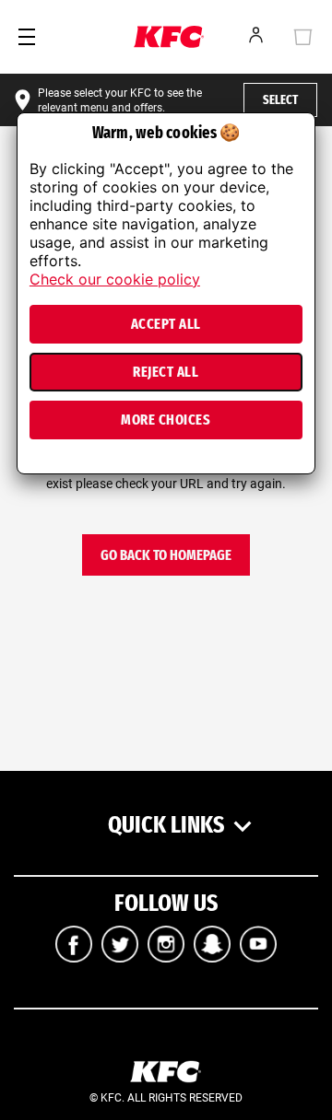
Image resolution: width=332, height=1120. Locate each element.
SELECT (280, 100)
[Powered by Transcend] (25, 465)
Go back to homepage (166, 555)
